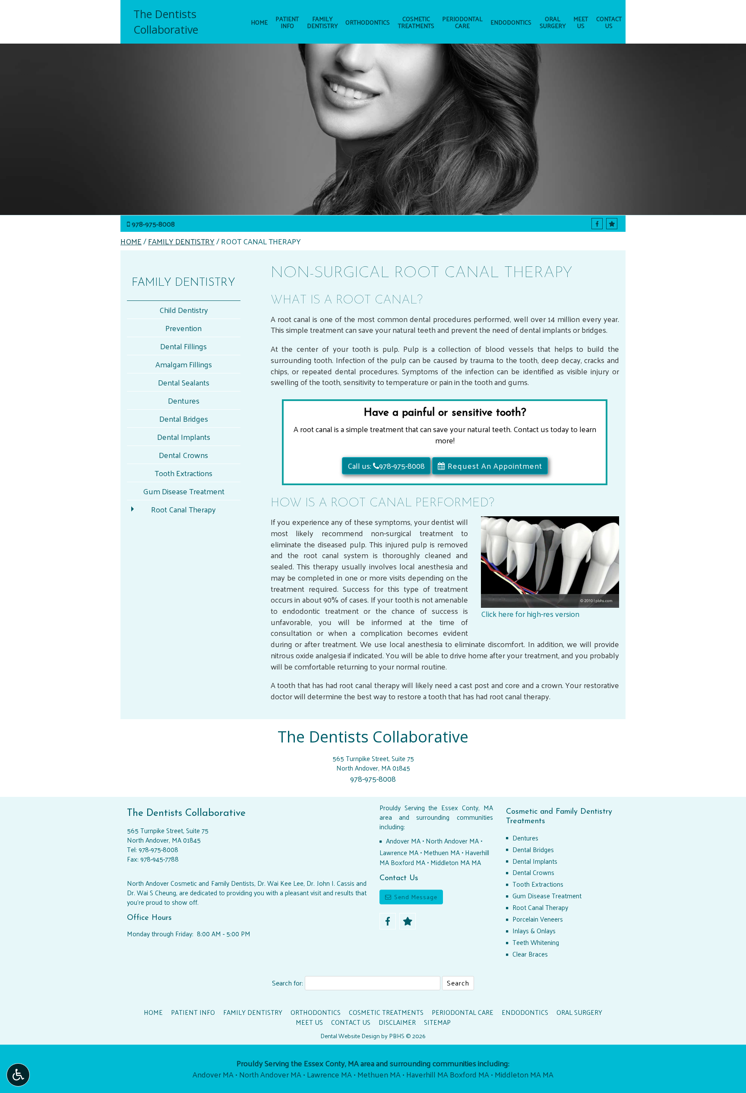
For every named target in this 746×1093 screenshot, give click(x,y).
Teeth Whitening (535, 942)
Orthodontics (367, 22)
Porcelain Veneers (537, 919)
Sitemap (437, 1022)
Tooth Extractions (183, 473)
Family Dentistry (181, 241)
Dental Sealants (183, 382)
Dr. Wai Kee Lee (280, 883)
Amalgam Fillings (183, 364)
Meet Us (309, 1022)
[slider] (549, 601)
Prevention (183, 328)
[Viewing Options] (18, 1075)
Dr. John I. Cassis (330, 883)
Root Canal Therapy (183, 509)
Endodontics (510, 22)
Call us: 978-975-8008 (386, 465)
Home (259, 22)
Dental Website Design (350, 1035)
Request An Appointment (494, 465)
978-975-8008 (153, 224)
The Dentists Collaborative (165, 21)
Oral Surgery (579, 1012)
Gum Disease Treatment (183, 491)
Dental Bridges (183, 418)
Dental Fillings (183, 346)
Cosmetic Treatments (386, 1012)
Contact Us (350, 1022)
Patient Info (193, 1012)
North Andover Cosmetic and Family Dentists (190, 883)
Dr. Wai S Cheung (151, 893)
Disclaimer (397, 1022)
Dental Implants (183, 437)
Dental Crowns (183, 455)
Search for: (287, 983)
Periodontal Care (462, 1012)
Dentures (183, 400)
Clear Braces (530, 954)
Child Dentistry (183, 310)
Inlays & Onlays (534, 931)
